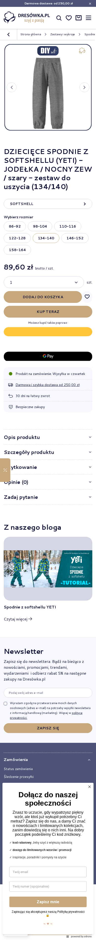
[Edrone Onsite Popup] (48, 470)
